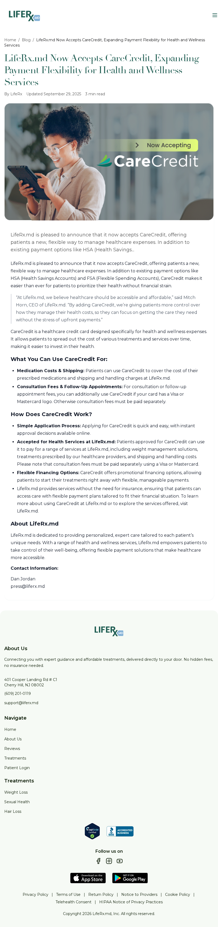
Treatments (15, 758)
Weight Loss (16, 792)
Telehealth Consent (73, 902)
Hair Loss (12, 811)
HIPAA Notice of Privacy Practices (131, 902)
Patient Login (17, 767)
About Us (13, 739)
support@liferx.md (21, 702)
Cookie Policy (177, 894)
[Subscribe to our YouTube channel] (119, 861)
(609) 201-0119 (17, 693)
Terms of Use (68, 894)
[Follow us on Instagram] (109, 861)
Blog (26, 40)
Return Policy (101, 894)
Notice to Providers (139, 894)
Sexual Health (17, 801)
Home (10, 40)
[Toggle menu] (215, 15)
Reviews (12, 748)
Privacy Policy (35, 894)
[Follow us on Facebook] (98, 861)
